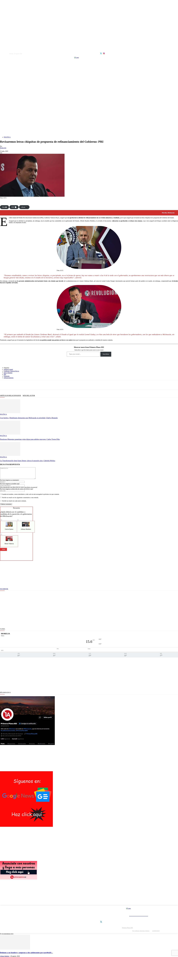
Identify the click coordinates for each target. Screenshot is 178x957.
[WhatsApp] (15, 385)
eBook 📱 (24, 207)
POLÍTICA (7, 137)
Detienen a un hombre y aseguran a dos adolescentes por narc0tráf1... (26, 953)
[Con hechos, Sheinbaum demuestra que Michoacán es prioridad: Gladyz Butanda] (10, 412)
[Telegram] (21, 385)
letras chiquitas (8, 373)
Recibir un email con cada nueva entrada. (14, 501)
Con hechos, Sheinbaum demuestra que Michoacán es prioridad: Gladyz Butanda (29, 418)
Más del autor (29, 395)
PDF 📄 (14, 207)
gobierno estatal (8, 369)
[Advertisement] (89, 116)
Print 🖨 (4, 207)
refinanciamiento (8, 378)
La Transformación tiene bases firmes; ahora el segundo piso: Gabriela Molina (27, 461)
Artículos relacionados (10, 395)
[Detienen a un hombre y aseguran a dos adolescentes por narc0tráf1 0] (15, 949)
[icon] (101, 53)
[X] (9, 385)
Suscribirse (106, 354)
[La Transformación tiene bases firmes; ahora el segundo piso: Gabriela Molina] (10, 455)
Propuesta (6, 376)
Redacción (3, 148)
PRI (5, 374)
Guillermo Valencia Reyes (11, 371)
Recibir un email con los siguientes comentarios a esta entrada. (20, 497)
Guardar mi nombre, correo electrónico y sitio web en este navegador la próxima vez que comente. (30, 494)
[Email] (27, 385)
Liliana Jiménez (4, 956)
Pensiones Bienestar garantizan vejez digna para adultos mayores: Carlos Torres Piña (30, 439)
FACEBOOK (4, 589)
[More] (35, 385)
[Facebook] (3, 385)
